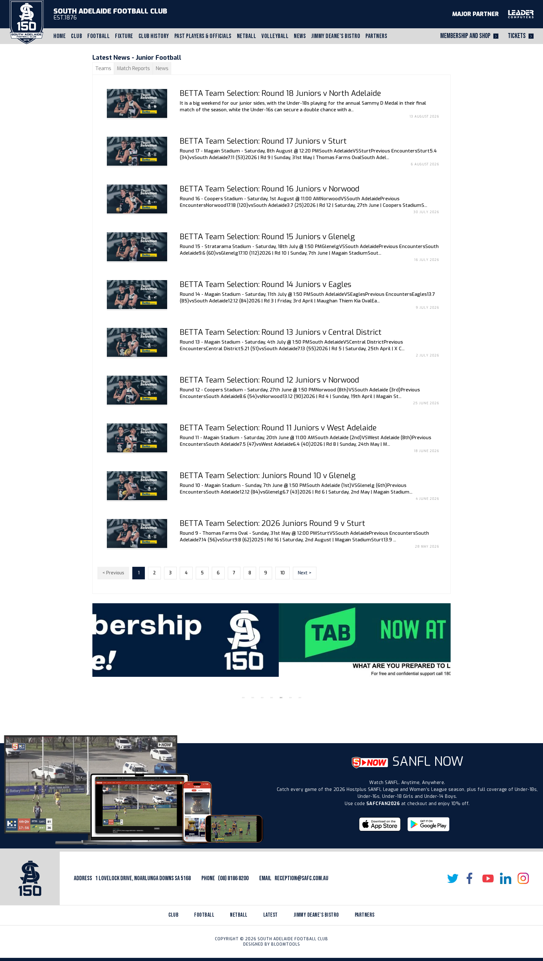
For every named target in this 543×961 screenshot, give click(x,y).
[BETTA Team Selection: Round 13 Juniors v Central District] (137, 342)
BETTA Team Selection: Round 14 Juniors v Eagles (265, 284)
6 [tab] (290, 697)
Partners (376, 36)
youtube (488, 878)
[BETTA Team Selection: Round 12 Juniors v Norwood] (137, 390)
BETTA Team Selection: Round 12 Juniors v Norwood (269, 380)
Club (76, 36)
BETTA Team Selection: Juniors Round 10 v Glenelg (267, 476)
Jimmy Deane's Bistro (335, 36)
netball (239, 915)
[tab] (103, 68)
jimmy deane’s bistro (316, 915)
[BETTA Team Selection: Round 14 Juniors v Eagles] (137, 294)
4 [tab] (271, 697)
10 (282, 573)
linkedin (505, 878)
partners (365, 915)
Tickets (517, 36)
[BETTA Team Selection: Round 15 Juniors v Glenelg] (137, 246)
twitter (452, 878)
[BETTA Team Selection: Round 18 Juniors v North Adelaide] (137, 103)
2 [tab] (253, 697)
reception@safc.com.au (301, 878)
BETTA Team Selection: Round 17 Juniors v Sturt (263, 141)
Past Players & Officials (203, 36)
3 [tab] (262, 697)
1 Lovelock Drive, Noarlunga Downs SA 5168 (143, 878)
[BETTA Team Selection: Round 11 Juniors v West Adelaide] (137, 437)
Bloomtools (285, 944)
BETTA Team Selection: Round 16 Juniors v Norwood (269, 189)
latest (270, 915)
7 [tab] (300, 697)
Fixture (124, 36)
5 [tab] (281, 697)
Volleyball (274, 36)
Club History (154, 36)
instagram (523, 878)
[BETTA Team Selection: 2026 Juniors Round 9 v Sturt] (137, 533)
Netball (246, 36)
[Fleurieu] (271, 640)
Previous (87, 648)
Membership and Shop (465, 36)
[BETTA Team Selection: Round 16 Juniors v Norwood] (137, 199)
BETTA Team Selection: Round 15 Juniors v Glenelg (267, 237)
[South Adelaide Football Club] (26, 22)
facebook (470, 878)
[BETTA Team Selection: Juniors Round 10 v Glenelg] (137, 485)
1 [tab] (243, 697)
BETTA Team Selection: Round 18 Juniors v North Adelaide (280, 93)
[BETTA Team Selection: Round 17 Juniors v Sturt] (137, 151)
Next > (304, 573)
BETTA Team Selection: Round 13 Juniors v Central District (280, 332)
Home (59, 36)
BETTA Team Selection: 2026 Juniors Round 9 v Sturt (272, 523)
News (300, 36)
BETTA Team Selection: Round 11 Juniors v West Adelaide (278, 428)
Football (98, 36)
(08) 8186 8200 (233, 878)
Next (455, 648)
